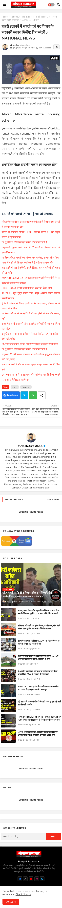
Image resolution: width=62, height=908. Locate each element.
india (14, 387)
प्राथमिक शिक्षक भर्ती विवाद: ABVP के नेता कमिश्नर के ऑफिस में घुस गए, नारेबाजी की (39, 642)
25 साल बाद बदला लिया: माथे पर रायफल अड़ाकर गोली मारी (30, 344)
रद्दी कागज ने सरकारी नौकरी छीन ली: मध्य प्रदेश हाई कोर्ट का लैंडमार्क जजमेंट (39, 703)
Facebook (12, 395)
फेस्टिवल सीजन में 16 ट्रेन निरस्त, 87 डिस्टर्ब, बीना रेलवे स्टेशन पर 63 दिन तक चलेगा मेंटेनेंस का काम (39, 627)
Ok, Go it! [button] (11, 901)
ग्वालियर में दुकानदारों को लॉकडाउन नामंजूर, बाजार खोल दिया (30, 257)
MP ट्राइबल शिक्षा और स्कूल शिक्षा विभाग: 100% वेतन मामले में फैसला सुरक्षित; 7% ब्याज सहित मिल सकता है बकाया (38, 613)
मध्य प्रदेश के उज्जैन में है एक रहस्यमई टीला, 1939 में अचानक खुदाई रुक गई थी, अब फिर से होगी (38, 657)
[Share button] (42, 395)
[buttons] (20, 878)
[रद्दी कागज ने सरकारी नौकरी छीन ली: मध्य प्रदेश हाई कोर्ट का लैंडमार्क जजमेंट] (8, 705)
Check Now (22, 894)
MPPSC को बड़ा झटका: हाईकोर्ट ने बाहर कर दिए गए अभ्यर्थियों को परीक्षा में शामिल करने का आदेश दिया (38, 733)
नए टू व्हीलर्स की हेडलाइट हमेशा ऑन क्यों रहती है (24, 242)
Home (5, 17)
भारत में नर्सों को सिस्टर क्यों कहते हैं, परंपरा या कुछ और (28, 262)
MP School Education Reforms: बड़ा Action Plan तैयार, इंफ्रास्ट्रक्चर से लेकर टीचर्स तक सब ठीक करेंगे (39, 720)
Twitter (24, 395)
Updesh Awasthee (30, 446)
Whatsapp (33, 395)
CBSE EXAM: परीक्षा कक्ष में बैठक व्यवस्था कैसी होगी (27, 288)
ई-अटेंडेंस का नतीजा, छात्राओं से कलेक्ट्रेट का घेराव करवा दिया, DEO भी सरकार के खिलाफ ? (37, 672)
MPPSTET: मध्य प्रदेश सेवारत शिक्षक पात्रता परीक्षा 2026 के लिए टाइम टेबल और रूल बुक (38, 688)
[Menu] (4, 4)
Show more (53, 499)
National (14, 17)
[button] (51, 4)
